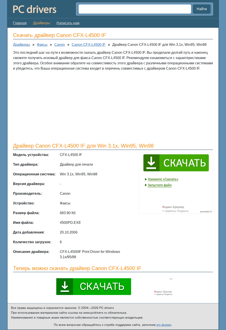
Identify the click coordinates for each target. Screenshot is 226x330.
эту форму (163, 324)
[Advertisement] (113, 106)
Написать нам (67, 23)
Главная (20, 23)
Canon (59, 44)
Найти (202, 9)
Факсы (42, 44)
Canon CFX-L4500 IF (88, 44)
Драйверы (21, 44)
